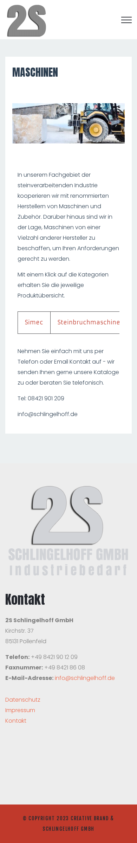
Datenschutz (22, 700)
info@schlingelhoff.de (85, 678)
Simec (34, 322)
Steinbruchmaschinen (91, 322)
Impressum (20, 710)
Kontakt (15, 721)
